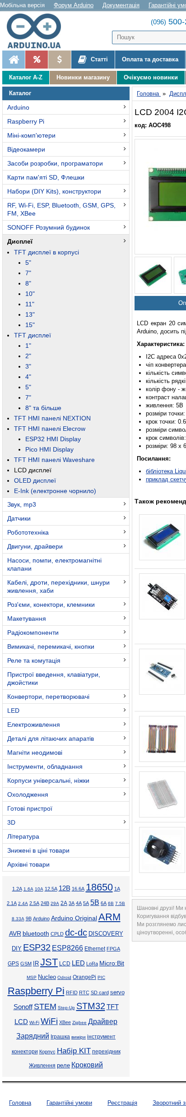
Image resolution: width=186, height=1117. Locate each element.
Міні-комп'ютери (31, 135)
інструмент (101, 1037)
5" (28, 262)
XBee (65, 1022)
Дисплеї (20, 241)
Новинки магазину (83, 77)
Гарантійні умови (69, 1102)
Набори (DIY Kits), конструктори (54, 191)
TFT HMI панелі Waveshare (54, 459)
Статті (98, 59)
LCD (64, 963)
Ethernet (94, 948)
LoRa (92, 963)
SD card (100, 992)
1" (28, 345)
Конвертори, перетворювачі (48, 696)
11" (29, 304)
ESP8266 (67, 948)
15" (30, 324)
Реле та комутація (33, 660)
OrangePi (84, 977)
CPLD (57, 934)
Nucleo (47, 977)
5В (94, 902)
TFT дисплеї (32, 335)
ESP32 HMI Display (53, 439)
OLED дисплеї (35, 480)
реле (63, 1065)
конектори (25, 1051)
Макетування (26, 618)
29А (55, 903)
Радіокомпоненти (33, 632)
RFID (72, 992)
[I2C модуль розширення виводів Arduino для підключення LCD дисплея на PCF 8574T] (162, 596)
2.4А (23, 903)
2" (28, 356)
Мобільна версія (22, 5)
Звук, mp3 (21, 504)
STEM (45, 1006)
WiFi (49, 1021)
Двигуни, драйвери (35, 546)
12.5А (51, 888)
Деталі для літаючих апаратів (50, 738)
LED (13, 710)
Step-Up (66, 1007)
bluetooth (36, 933)
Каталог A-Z (25, 77)
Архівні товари (28, 864)
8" (28, 283)
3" (28, 366)
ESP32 (37, 947)
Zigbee (79, 1022)
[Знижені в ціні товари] (59, 60)
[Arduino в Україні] (38, 31)
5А (86, 903)
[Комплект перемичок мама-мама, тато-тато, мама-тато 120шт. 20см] (162, 739)
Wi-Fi (34, 1022)
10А (39, 888)
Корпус (47, 1051)
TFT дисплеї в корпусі (46, 252)
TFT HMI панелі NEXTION (52, 418)
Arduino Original (74, 918)
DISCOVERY (105, 934)
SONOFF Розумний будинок (48, 227)
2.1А (12, 903)
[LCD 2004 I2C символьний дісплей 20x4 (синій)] (162, 537)
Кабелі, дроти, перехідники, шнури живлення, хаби (58, 586)
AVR (15, 933)
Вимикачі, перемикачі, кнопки (50, 646)
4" (28, 376)
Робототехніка (28, 532)
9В (29, 918)
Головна (20, 1102)
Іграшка (60, 1037)
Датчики (19, 518)
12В (64, 888)
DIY (17, 949)
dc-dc (76, 932)
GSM (26, 963)
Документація (121, 5)
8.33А (18, 918)
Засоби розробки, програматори (55, 163)
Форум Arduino (73, 5)
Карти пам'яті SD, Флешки (45, 177)
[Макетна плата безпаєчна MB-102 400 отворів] (162, 794)
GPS (13, 963)
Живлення (42, 1065)
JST (49, 962)
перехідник (106, 1051)
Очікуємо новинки (151, 77)
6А (104, 903)
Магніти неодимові (34, 752)
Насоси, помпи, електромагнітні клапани (54, 564)
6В (111, 903)
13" (30, 314)
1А (117, 888)
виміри (78, 1036)
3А (71, 903)
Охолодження (27, 794)
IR (36, 963)
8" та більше (43, 407)
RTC (84, 992)
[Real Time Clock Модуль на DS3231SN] (162, 849)
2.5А (34, 903)
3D (11, 822)
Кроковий (87, 1065)
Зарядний (32, 1036)
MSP (32, 977)
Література (23, 836)
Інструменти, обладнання (45, 766)
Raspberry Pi (25, 121)
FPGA (113, 948)
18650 (99, 887)
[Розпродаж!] (36, 60)
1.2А (17, 888)
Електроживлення (33, 724)
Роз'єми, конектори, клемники (51, 604)
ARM (109, 917)
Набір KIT (74, 1050)
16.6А (78, 888)
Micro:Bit (111, 963)
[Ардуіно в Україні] (13, 60)
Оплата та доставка (150, 59)
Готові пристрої (29, 808)
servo (117, 992)
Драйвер (102, 1021)
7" (28, 273)
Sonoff (23, 1007)
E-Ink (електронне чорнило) (55, 490)
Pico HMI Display (49, 449)
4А (79, 903)
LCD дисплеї (32, 470)
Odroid (64, 977)
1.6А (28, 888)
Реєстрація (122, 1102)
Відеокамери (26, 149)
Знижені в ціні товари (38, 850)
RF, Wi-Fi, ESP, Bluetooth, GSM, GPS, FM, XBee (61, 209)
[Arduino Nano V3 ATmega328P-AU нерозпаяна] (162, 671)
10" (30, 293)
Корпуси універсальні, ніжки (48, 780)
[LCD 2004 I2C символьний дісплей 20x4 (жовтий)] (153, 275)
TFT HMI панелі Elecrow (49, 428)
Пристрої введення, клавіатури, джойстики (53, 678)
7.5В (120, 903)
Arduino (18, 107)
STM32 (90, 1006)
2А (63, 903)
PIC (101, 977)
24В (45, 903)
